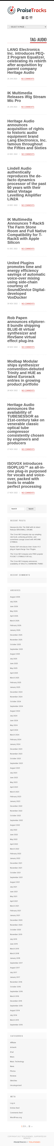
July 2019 (13, 939)
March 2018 (14, 953)
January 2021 (15, 915)
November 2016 (16, 982)
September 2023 (16, 763)
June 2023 (14, 777)
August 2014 (15, 1010)
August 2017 (15, 968)
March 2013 (14, 1020)
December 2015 (16, 1001)
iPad (12, 1052)
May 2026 (14, 611)
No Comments (27, 79)
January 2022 (15, 858)
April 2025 (14, 673)
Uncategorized (15, 1085)
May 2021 (13, 896)
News (12, 1066)
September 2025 (16, 649)
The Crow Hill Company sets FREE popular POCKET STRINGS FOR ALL (26, 555)
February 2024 (15, 739)
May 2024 (14, 725)
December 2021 (16, 863)
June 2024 (14, 720)
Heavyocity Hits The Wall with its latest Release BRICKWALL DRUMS (25, 528)
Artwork (13, 1047)
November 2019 (16, 934)
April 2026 (14, 616)
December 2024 (16, 692)
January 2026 (15, 630)
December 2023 (16, 749)
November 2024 (16, 697)
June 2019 (14, 944)
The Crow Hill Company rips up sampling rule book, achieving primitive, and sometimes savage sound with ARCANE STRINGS (25, 538)
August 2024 (15, 711)
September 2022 (16, 820)
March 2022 (14, 849)
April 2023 (14, 787)
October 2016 (15, 987)
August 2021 (15, 882)
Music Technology (17, 1061)
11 (29, 1126)
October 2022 (15, 815)
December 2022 (16, 806)
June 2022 (14, 834)
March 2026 (14, 621)
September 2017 (16, 963)
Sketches (13, 1080)
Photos (13, 1071)
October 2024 (15, 701)
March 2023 (14, 792)
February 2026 (15, 625)
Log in (12, 1103)
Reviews (13, 1076)
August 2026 (15, 597)
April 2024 (14, 730)
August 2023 (15, 768)
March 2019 (14, 949)
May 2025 (13, 668)
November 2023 (16, 754)
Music (12, 1057)
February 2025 (15, 682)
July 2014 (13, 1015)
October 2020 (15, 930)
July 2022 (13, 830)
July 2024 (13, 716)
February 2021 (15, 911)
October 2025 (15, 644)
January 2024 (15, 744)
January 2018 (15, 958)
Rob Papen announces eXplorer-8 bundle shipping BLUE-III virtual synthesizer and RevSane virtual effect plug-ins (26, 329)
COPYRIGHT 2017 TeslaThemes (20, 1136)
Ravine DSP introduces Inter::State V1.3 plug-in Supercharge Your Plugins (25, 548)
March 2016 (14, 996)
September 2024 (16, 706)
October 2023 (15, 758)
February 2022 (15, 853)
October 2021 (15, 872)
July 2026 (13, 602)
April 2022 (14, 844)
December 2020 (16, 920)
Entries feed (14, 1108)
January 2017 (15, 977)
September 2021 (16, 877)
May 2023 (13, 782)
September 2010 (16, 1025)
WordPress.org (16, 1117)
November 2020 (16, 925)
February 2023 (15, 796)
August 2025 (15, 654)
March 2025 (14, 678)
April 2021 (14, 901)
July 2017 (13, 972)
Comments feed (16, 1113)
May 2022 (13, 839)
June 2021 (14, 891)
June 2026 (14, 606)
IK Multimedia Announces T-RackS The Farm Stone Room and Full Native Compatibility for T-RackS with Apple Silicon (26, 231)
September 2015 (16, 1006)
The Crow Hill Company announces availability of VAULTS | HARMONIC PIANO (26, 562)
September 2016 (16, 991)
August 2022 (15, 825)
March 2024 (14, 735)
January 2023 (15, 801)
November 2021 (16, 868)
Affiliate (13, 1042)
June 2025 (14, 663)
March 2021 (14, 906)
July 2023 (13, 773)
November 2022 (16, 811)
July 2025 (13, 659)
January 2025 (15, 687)
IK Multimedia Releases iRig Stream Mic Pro (26, 97)
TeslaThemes (34, 1142)
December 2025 (16, 635)
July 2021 (13, 887)
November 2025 (16, 640)
